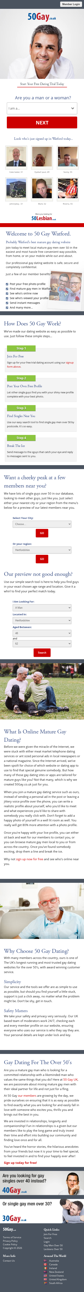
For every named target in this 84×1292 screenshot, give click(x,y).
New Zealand (56, 1272)
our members (27, 1096)
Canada (53, 1264)
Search (42, 652)
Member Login (71, 4)
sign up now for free (29, 859)
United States (56, 1275)
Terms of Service (12, 1237)
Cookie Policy (10, 1244)
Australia (54, 1260)
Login (47, 1241)
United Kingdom (58, 1279)
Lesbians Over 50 (53, 1249)
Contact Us (9, 1260)
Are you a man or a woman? (43, 97)
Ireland (53, 1268)
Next (42, 122)
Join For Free (50, 1234)
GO (42, 533)
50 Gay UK (70, 1079)
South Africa (56, 1283)
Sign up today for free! (20, 1163)
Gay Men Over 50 (53, 1245)
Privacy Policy (10, 1241)
